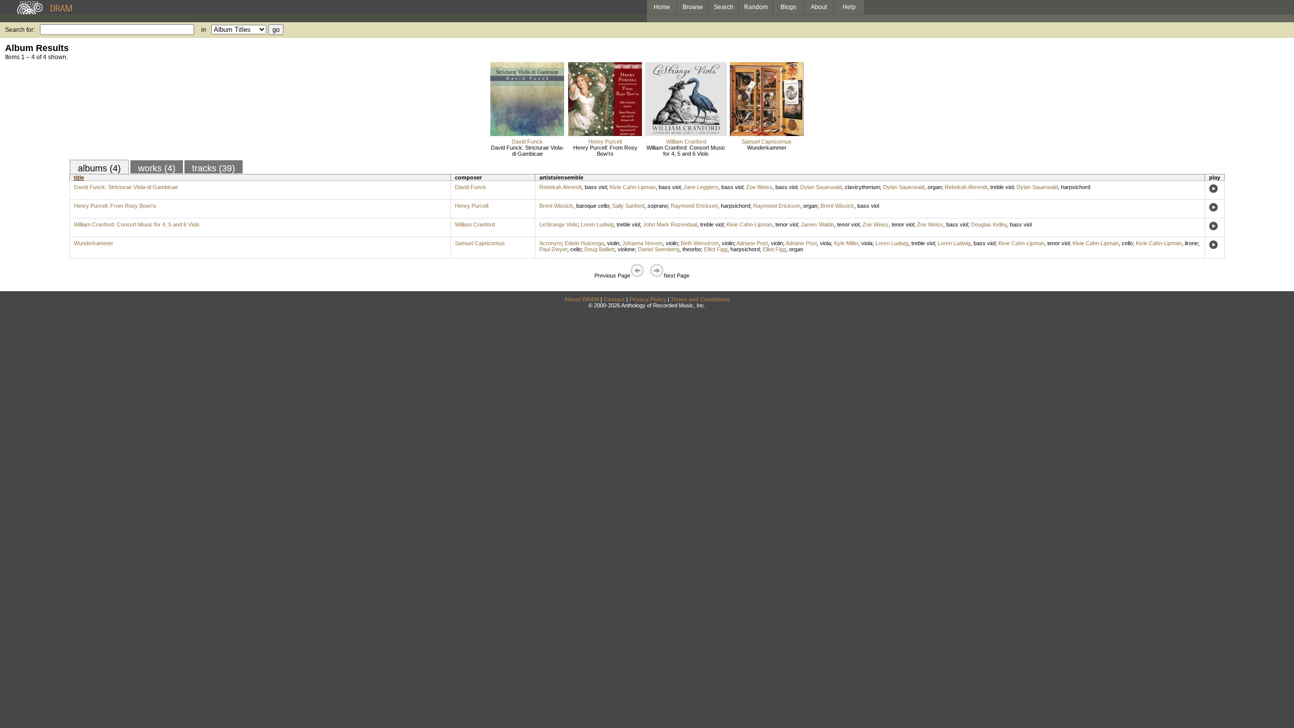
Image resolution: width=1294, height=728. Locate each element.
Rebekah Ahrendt (560, 187)
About (819, 7)
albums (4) (99, 168)
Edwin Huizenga (584, 243)
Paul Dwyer (553, 249)
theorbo (691, 249)
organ (935, 187)
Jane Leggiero (700, 187)
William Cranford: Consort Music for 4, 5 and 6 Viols (685, 151)
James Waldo (817, 224)
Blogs (788, 7)
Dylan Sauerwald (821, 187)
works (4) (156, 168)
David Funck (527, 142)
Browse (692, 7)
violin (613, 243)
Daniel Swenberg (658, 249)
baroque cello (592, 206)
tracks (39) (213, 168)
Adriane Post (752, 243)
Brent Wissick (556, 206)
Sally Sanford (628, 206)
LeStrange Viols (558, 224)
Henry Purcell (605, 142)
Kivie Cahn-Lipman (633, 187)
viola (825, 243)
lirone (1191, 243)
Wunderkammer (767, 148)
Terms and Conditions (700, 299)
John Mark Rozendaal (670, 224)
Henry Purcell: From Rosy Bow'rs (605, 151)
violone (626, 249)
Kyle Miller (846, 243)
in (203, 29)
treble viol (1001, 187)
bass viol (596, 187)
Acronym (550, 243)
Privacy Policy (647, 299)
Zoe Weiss (759, 187)
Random (756, 7)
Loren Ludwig (597, 224)
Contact (614, 299)
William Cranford (686, 142)
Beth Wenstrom (700, 243)
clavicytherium (862, 187)
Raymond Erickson (694, 206)
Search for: (20, 29)
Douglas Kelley (989, 224)
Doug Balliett (599, 249)
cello (1127, 243)
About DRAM (581, 299)
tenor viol (786, 224)
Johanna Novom (642, 243)
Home (662, 7)
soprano (658, 206)
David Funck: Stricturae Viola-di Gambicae (527, 151)
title (79, 177)
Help (849, 7)
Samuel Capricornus (767, 142)
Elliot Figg (715, 249)
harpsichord (1075, 187)
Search (723, 7)
